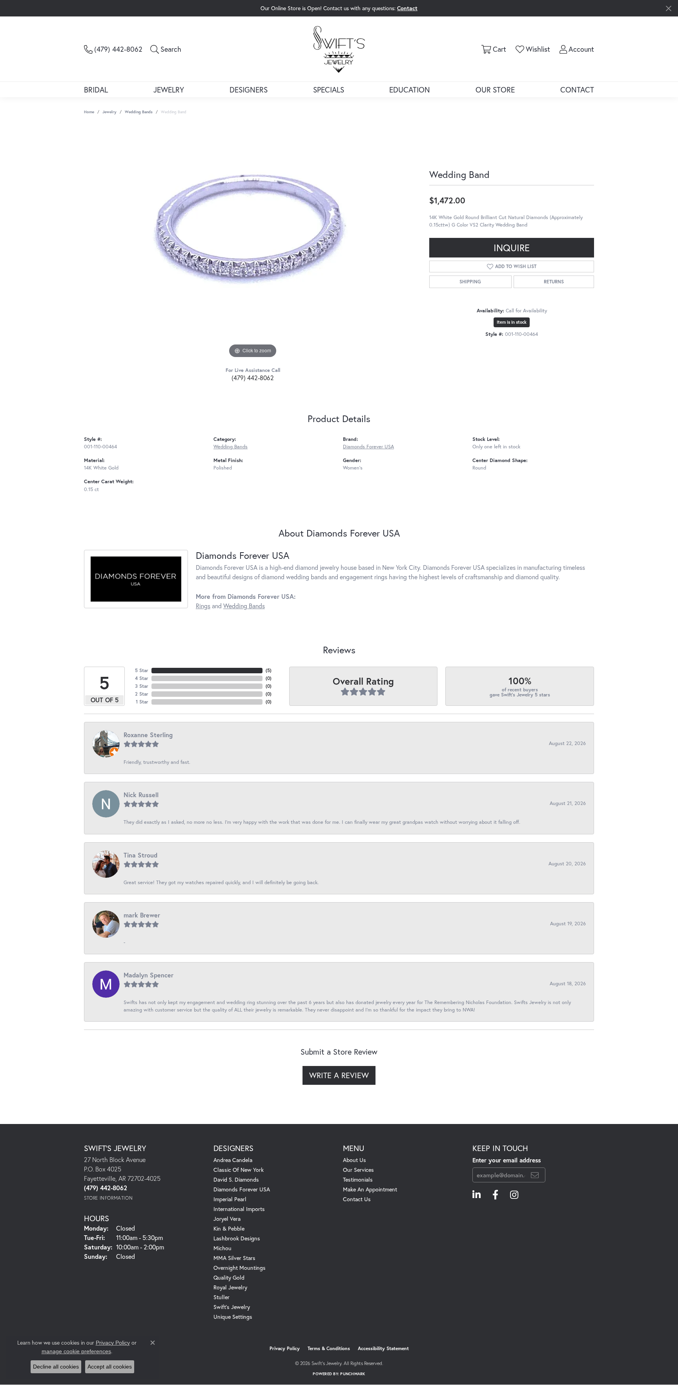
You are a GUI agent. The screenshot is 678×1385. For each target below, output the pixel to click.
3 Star (141, 686)
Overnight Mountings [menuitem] (239, 1267)
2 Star (141, 694)
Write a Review (339, 1075)
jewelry (109, 111)
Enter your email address (506, 1160)
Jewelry (168, 89)
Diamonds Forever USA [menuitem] (241, 1189)
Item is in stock (512, 322)
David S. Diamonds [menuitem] (236, 1179)
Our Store (495, 89)
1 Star (142, 702)
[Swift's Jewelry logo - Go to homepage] (339, 48)
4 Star (141, 678)
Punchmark (352, 1373)
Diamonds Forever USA (368, 446)
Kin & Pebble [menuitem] (228, 1228)
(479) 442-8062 (252, 377)
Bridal (96, 89)
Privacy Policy (285, 1348)
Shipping (470, 282)
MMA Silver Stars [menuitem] (234, 1258)
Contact (577, 89)
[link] (113, 49)
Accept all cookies (109, 1366)
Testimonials (358, 1179)
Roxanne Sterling (148, 735)
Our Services (358, 1169)
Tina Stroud (140, 855)
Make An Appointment (370, 1189)
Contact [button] (407, 8)
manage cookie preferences (76, 1351)
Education (409, 89)
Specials (328, 89)
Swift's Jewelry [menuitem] (231, 1307)
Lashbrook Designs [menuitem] (236, 1238)
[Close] (668, 8)
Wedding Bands (139, 111)
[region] (252, 242)
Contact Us (357, 1199)
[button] (165, 49)
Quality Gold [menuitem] (228, 1277)
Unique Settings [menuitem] (232, 1316)
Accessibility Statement (383, 1348)
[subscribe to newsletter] (535, 1175)
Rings (203, 606)
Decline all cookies (56, 1366)
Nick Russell (141, 794)
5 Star (141, 670)
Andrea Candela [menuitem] (232, 1160)
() (269, 670)
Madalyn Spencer (148, 975)
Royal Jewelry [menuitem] (230, 1287)
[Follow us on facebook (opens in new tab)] (495, 1195)
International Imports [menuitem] (239, 1209)
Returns (554, 282)
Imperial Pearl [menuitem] (229, 1199)
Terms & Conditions (329, 1348)
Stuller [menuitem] (221, 1297)
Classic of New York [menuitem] (238, 1169)
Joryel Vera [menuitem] (227, 1218)
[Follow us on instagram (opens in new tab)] (514, 1195)
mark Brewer (142, 915)
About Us (354, 1160)
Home (89, 111)
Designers (249, 89)
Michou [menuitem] (222, 1248)
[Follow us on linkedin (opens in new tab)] (476, 1195)
